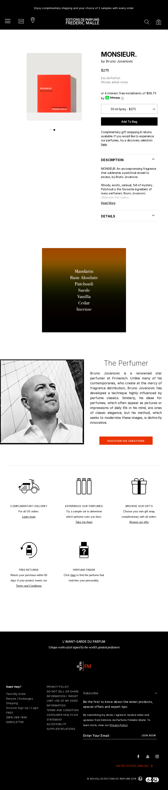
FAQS (9, 712)
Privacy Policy (118, 725)
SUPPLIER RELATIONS (61, 728)
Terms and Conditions (29, 585)
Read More (108, 203)
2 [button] (54, 130)
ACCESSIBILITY (57, 724)
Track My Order (16, 693)
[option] (84, 6)
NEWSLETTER (15, 722)
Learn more (28, 516)
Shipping (12, 703)
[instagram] (157, 756)
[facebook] (138, 756)
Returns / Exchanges (19, 698)
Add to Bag (129, 121)
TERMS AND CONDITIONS (63, 710)
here (104, 144)
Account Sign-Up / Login (22, 707)
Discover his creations (126, 440)
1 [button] (51, 130)
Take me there (83, 522)
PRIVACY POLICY (58, 686)
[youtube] (147, 756)
